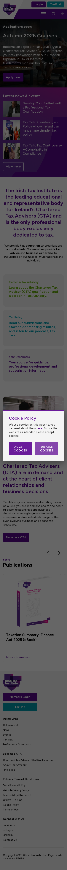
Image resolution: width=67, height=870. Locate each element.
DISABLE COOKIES (46, 448)
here (39, 428)
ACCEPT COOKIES (20, 448)
